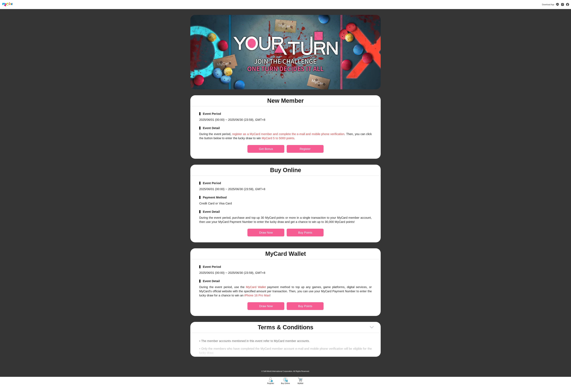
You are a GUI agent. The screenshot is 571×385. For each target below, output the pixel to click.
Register (305, 149)
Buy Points (305, 232)
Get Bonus (266, 149)
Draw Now (266, 232)
